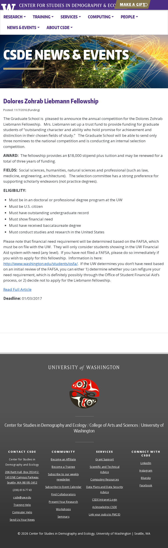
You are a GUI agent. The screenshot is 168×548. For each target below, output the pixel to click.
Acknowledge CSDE (104, 507)
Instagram (145, 470)
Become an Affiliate (63, 459)
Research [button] (13, 16)
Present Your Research (63, 502)
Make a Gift (132, 4)
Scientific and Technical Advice (104, 469)
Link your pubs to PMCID (104, 514)
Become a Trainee (63, 467)
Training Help (22, 505)
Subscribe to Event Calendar (63, 487)
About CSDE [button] (58, 27)
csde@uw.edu (22, 497)
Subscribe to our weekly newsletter (63, 476)
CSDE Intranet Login (104, 499)
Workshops (63, 509)
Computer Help (22, 512)
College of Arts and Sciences (113, 425)
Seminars (63, 517)
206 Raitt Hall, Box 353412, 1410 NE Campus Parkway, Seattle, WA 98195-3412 (22, 477)
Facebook (146, 485)
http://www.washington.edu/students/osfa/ (40, 263)
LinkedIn (145, 463)
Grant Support (104, 459)
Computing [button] (99, 16)
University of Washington (9, 8)
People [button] (128, 16)
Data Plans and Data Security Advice (104, 489)
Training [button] (41, 16)
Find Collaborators (63, 494)
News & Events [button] (21, 27)
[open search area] (145, 4)
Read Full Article (17, 289)
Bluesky (146, 478)
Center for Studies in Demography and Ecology (76, 10)
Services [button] (69, 16)
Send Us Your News (22, 520)
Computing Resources (104, 479)
